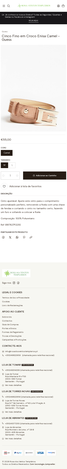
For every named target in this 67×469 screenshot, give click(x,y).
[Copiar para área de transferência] (31, 237)
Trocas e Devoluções (12, 336)
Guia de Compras (10, 324)
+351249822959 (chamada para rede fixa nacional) (29, 355)
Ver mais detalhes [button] (13, 385)
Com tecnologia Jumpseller (42, 464)
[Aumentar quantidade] (17, 175)
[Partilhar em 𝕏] (10, 237)
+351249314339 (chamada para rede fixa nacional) (28, 370)
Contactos (7, 321)
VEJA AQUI (34, 20)
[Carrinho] (63, 5)
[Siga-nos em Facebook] (18, 282)
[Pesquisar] (8, 5)
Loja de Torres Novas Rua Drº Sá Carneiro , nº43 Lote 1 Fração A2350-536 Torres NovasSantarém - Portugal (25, 404)
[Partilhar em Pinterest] (24, 237)
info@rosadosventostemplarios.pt (21, 351)
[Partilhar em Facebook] (3, 237)
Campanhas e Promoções (14, 339)
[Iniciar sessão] (58, 5)
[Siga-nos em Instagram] (14, 282)
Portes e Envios (9, 328)
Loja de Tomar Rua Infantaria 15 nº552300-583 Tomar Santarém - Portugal (15, 378)
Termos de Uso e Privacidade (15, 297)
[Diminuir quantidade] (3, 175)
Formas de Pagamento (13, 332)
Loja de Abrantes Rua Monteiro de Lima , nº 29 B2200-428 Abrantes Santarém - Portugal (19, 431)
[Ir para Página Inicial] (33, 6)
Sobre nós (7, 317)
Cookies (6, 301)
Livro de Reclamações (12, 305)
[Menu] (4, 5)
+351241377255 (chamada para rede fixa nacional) (28, 423)
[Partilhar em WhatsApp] (17, 237)
